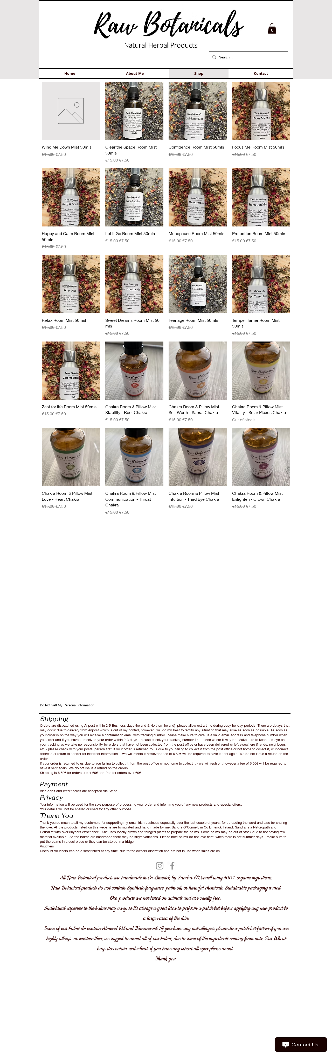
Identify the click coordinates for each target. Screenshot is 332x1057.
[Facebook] (172, 866)
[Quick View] (71, 111)
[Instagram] (160, 866)
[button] (272, 28)
